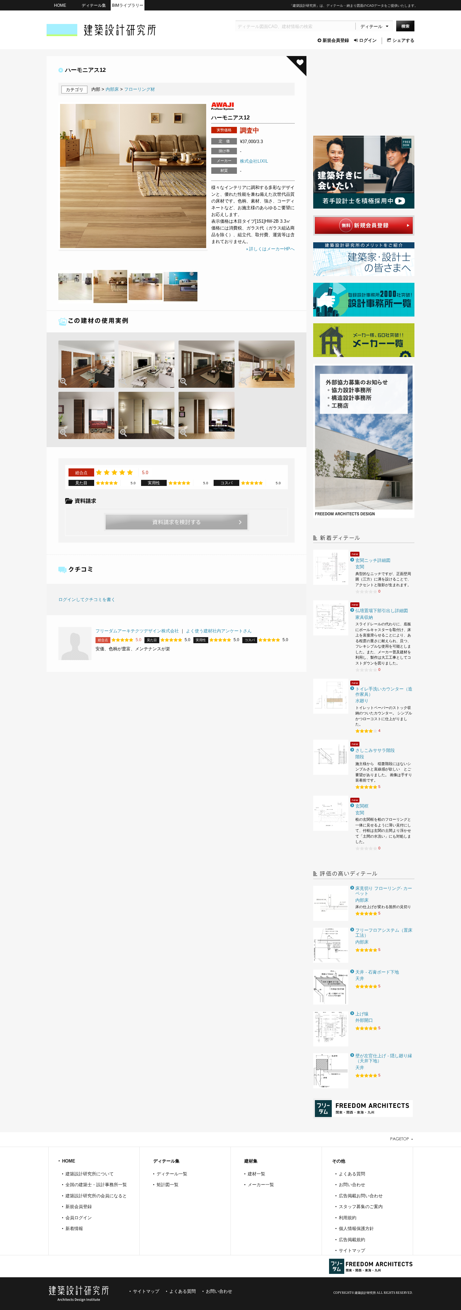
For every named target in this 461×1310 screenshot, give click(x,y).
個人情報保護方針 (356, 1228)
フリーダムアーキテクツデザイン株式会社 (137, 630)
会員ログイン (78, 1217)
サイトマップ (352, 1250)
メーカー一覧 (261, 1184)
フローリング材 (139, 89)
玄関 (359, 566)
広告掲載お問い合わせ (361, 1195)
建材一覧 (256, 1173)
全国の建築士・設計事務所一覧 (96, 1184)
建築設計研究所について (89, 1173)
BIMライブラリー (127, 5)
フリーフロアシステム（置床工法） (383, 933)
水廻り (362, 700)
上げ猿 (362, 1013)
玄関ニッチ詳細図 (372, 560)
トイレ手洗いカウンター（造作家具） (383, 691)
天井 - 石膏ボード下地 (377, 972)
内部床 (112, 89)
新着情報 (74, 1228)
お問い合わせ (352, 1184)
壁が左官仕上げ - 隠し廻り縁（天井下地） (383, 1058)
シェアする (403, 40)
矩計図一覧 (168, 1184)
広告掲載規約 (352, 1239)
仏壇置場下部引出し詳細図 (381, 610)
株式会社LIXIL (254, 161)
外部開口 (364, 1020)
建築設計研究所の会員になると (96, 1195)
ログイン (368, 40)
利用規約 (347, 1217)
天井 (359, 978)
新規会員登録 (336, 40)
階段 (359, 756)
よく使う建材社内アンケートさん (219, 630)
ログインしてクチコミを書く (86, 599)
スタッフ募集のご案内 (361, 1206)
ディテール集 (94, 5)
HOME (60, 5)
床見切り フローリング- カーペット (383, 891)
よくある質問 (352, 1173)
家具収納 (364, 617)
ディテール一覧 (172, 1173)
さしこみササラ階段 (375, 750)
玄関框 (362, 806)
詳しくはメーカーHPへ (272, 248)
